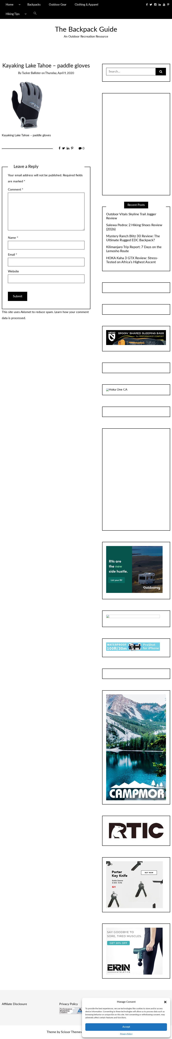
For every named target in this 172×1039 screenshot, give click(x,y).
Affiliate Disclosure (14, 1004)
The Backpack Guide (86, 29)
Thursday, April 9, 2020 (59, 73)
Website (13, 271)
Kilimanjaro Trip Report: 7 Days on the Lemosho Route (134, 249)
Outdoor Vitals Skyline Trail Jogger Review (131, 216)
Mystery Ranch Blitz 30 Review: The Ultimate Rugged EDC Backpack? (133, 238)
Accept (126, 1027)
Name (13, 237)
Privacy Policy (126, 1034)
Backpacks (33, 4)
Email (12, 254)
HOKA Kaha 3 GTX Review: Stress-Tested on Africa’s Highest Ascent (132, 260)
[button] (165, 1002)
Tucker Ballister (31, 73)
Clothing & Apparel (86, 4)
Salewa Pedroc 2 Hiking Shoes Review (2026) (134, 227)
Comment (15, 189)
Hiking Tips (12, 14)
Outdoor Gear (57, 4)
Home (9, 4)
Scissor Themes (71, 1032)
